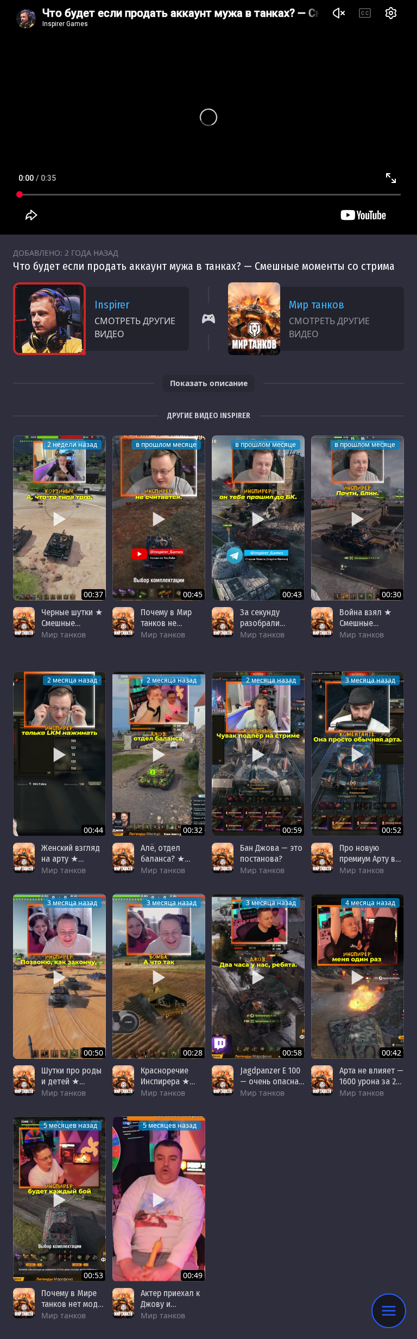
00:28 (193, 1052)
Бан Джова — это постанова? (271, 853)
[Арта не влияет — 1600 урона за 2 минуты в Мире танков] (357, 976)
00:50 (93, 1052)
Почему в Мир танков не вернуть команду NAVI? (172, 628)
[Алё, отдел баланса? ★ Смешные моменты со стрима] (158, 753)
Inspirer (111, 304)
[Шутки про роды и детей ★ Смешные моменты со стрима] (59, 976)
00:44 (93, 830)
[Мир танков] (24, 622)
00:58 (292, 1052)
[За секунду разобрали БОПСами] (258, 518)
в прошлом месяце (166, 444)
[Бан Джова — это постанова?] (258, 753)
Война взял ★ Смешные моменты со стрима (365, 628)
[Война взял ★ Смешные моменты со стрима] (357, 518)
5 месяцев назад (70, 1125)
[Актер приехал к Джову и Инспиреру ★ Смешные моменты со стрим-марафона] (158, 1198)
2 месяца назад (72, 680)
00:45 (193, 594)
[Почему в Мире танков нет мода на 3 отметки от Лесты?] (59, 1198)
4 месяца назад (370, 902)
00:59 (292, 830)
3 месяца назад (370, 680)
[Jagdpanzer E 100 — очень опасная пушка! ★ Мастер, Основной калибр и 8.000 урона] (258, 976)
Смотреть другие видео (134, 327)
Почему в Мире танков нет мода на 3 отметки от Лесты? (71, 1309)
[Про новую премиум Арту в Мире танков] (357, 753)
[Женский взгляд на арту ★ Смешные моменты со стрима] (59, 753)
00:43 (292, 594)
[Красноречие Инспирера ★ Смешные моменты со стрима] (158, 976)
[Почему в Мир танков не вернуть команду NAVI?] (158, 518)
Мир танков (316, 304)
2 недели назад (72, 444)
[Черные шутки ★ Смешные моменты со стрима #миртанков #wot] (59, 518)
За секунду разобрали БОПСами (260, 623)
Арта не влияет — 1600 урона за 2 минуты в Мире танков (371, 1086)
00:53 (93, 1275)
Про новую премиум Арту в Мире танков (367, 859)
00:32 (193, 830)
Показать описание (209, 383)
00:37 (93, 594)
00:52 (391, 830)
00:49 (193, 1275)
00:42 (391, 1052)
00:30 (391, 594)
